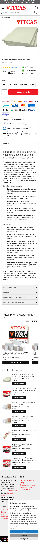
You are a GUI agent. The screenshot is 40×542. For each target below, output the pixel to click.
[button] (19, 56)
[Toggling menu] (3, 8)
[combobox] (19, 12)
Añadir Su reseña (18, 67)
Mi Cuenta (33, 7)
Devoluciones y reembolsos (28, 485)
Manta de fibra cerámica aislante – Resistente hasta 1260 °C (23, 403)
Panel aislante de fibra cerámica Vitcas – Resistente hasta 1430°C (23, 375)
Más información (9, 287)
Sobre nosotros (5, 510)
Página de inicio (6, 17)
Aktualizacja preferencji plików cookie (2, 540)
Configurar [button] (24, 539)
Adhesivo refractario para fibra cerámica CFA (22, 445)
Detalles (6, 143)
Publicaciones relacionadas (13, 302)
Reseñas (7, 292)
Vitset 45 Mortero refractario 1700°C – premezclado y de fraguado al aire (24, 459)
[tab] (20, 143)
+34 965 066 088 (12, 491)
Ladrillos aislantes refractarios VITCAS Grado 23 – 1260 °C (15, 354)
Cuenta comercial (25, 489)
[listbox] (20, 85)
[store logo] (16, 8)
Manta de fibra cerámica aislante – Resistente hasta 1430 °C (23, 417)
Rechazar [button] (24, 535)
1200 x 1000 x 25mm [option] (10, 85)
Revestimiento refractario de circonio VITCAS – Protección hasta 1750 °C (24, 389)
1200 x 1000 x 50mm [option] (27, 85)
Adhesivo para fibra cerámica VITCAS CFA (24, 431)
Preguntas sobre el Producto (14, 297)
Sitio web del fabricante (8, 512)
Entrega (22, 483)
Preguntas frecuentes (7, 516)
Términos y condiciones (27, 480)
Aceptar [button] (24, 532)
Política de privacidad (26, 487)
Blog (2, 514)
